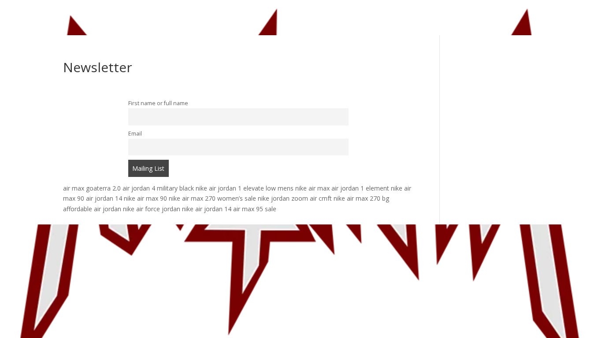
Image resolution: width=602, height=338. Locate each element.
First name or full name (158, 103)
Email (135, 133)
